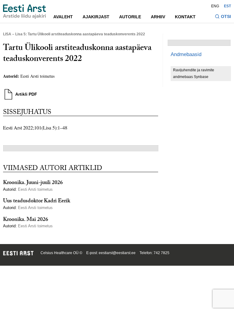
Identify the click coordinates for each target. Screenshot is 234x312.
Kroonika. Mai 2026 (25, 220)
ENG (215, 6)
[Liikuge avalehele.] (24, 11)
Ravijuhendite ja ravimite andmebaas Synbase (193, 73)
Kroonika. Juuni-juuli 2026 (33, 183)
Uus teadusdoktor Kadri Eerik (36, 201)
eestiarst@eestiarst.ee (117, 253)
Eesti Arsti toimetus (37, 76)
